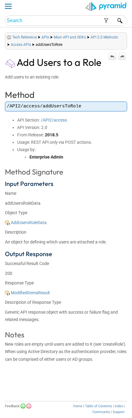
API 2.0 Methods (104, 37)
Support (119, 412)
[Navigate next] (122, 56)
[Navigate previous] (112, 56)
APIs (45, 37)
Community (101, 412)
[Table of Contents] (122, 36)
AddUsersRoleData (28, 222)
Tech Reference (24, 37)
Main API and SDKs (70, 37)
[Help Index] (126, 36)
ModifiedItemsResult (30, 292)
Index (119, 406)
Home (77, 406)
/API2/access (54, 120)
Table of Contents (98, 406)
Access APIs (21, 44)
